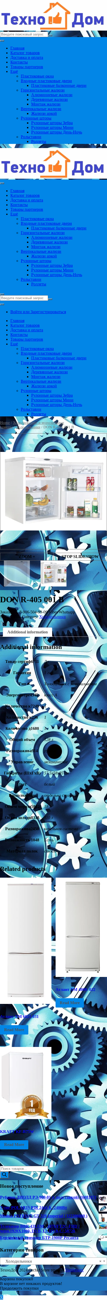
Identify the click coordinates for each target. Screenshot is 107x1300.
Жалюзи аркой (44, 113)
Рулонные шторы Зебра (52, 123)
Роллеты (38, 141)
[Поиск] (4, 1174)
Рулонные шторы (36, 118)
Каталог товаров (25, 53)
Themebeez (74, 1270)
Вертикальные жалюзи (41, 109)
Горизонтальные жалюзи (43, 90)
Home (5, 423)
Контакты (19, 62)
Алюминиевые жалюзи (51, 95)
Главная (17, 48)
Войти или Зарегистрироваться (38, 312)
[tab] (27, 632)
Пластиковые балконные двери (58, 85)
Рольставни (31, 137)
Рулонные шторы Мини (52, 127)
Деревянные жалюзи (49, 99)
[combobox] (53, 1261)
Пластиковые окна (37, 76)
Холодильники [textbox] (52, 1261)
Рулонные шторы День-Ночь (56, 132)
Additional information (27, 632)
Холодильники (28, 427)
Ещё (14, 71)
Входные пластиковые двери (46, 81)
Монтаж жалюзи (46, 104)
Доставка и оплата (26, 57)
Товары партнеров (26, 67)
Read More (14, 1030)
